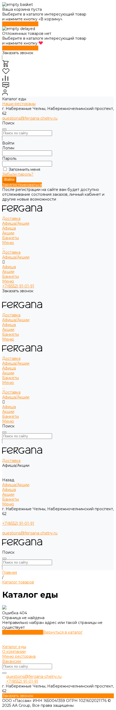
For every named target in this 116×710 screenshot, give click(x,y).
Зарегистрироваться (22, 184)
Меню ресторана (19, 656)
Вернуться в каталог (63, 632)
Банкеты (10, 276)
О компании (14, 651)
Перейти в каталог (20, 23)
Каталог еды (14, 646)
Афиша (9, 228)
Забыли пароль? (17, 174)
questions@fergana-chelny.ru (29, 118)
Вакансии (11, 661)
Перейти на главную (22, 632)
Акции (8, 233)
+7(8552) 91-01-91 (18, 286)
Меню (8, 281)
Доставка (11, 252)
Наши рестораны (19, 103)
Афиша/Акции (15, 257)
